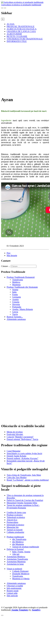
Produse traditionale (15, 537)
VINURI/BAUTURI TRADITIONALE (25, 39)
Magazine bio (13, 527)
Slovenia (16, 304)
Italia (14, 292)
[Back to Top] (2, 615)
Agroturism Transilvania (17, 559)
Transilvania (17, 279)
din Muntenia (18, 544)
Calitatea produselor (15, 532)
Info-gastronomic (14, 588)
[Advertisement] (25, 69)
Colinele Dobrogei (20, 571)
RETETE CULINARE (17, 36)
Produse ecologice (15, 515)
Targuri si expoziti (14, 530)
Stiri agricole (12, 595)
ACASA (10, 24)
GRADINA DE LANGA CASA (21, 31)
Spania (15, 289)
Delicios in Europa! (15, 549)
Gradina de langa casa (16, 512)
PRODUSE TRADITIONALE (20, 26)
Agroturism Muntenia (16, 561)
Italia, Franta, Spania (21, 552)
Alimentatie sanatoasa (16, 319)
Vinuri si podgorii (14, 569)
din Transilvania (19, 539)
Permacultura (12, 522)
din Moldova (17, 542)
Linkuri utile (12, 593)
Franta (15, 294)
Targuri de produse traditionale (25, 547)
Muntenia (16, 284)
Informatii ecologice (15, 525)
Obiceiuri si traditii (15, 586)
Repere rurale (12, 591)
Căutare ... (5, 266)
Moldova (16, 282)
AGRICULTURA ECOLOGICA (22, 29)
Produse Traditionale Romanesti (21, 277)
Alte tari (15, 554)
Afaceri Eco (12, 520)
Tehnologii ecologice (16, 517)
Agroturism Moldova (16, 556)
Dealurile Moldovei (20, 573)
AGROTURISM (14, 34)
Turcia (15, 314)
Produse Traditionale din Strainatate (22, 287)
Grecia (15, 312)
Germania (16, 297)
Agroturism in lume (15, 564)
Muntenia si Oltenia (20, 578)
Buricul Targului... (15, 317)
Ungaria (15, 302)
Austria (15, 299)
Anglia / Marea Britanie (22, 309)
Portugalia (16, 307)
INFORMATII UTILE (17, 41)
